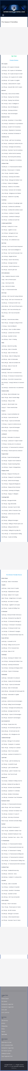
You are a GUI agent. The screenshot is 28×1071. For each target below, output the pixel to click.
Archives (3, 1023)
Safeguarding (4, 1026)
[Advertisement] (14, 41)
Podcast (3, 1031)
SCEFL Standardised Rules (7, 1045)
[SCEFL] (14, 5)
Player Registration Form (6, 1056)
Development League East (7, 1004)
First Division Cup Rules (6, 1050)
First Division (4, 1001)
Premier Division (5, 998)
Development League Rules (7, 1048)
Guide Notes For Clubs (6, 1042)
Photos (3, 1028)
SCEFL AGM (4, 1009)
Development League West (7, 1007)
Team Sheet (4, 1034)
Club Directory (4, 1020)
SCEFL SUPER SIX (5, 1012)
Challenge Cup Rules (5, 1053)
